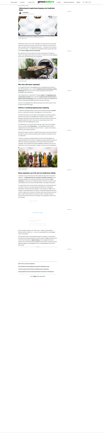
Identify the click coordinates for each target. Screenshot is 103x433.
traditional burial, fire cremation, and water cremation (38, 177)
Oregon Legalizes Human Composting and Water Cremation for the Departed (36, 271)
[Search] (83, 2)
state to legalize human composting (30, 50)
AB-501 (54, 110)
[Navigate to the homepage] (46, 2)
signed (42, 95)
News (27, 5)
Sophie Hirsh (25, 12)
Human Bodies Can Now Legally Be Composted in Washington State (33, 266)
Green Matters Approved (69, 2)
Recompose (34, 126)
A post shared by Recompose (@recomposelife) (38, 223)
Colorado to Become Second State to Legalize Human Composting (33, 269)
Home (19, 5)
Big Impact (23, 5)
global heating (35, 240)
